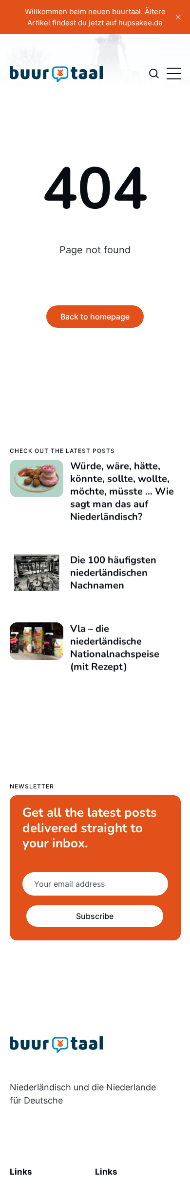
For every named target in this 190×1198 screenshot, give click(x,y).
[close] (178, 17)
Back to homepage (95, 316)
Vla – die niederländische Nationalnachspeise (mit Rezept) (114, 647)
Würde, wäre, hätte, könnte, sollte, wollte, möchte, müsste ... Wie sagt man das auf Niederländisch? (121, 491)
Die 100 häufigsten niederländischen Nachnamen (113, 572)
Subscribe (95, 916)
